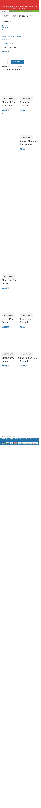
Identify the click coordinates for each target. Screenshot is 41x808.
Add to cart (17, 62)
